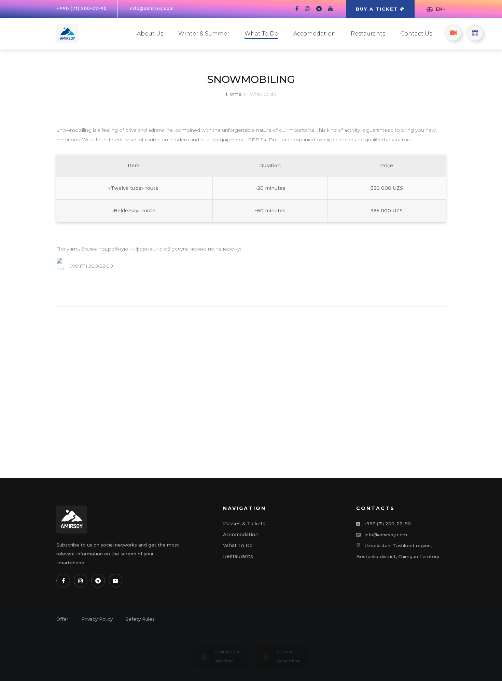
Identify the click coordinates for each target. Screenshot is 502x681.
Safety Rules (140, 619)
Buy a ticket (378, 9)
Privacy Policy (97, 619)
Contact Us (416, 33)
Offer (62, 619)
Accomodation (314, 33)
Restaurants (368, 33)
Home (233, 94)
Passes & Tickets (244, 524)
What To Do (261, 33)
